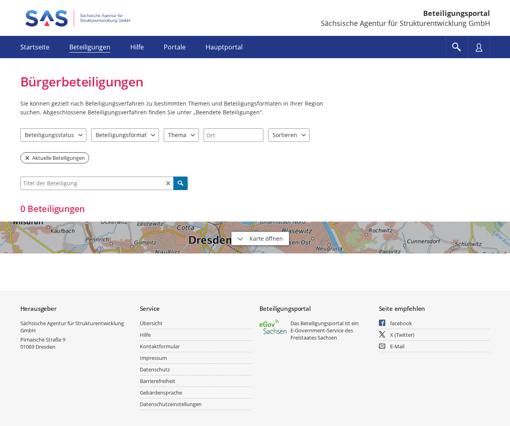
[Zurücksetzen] (168, 183)
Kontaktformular (160, 346)
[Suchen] (180, 183)
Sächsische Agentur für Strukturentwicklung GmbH (72, 327)
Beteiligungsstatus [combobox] (49, 135)
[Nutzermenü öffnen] (479, 47)
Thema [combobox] (177, 135)
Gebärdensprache (161, 392)
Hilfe (145, 334)
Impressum (153, 357)
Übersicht (151, 323)
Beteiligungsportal (456, 13)
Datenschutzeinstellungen (171, 404)
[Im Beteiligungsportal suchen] (456, 47)
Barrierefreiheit (157, 381)
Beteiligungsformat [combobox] (121, 135)
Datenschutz (155, 369)
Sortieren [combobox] (285, 135)
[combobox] (233, 135)
